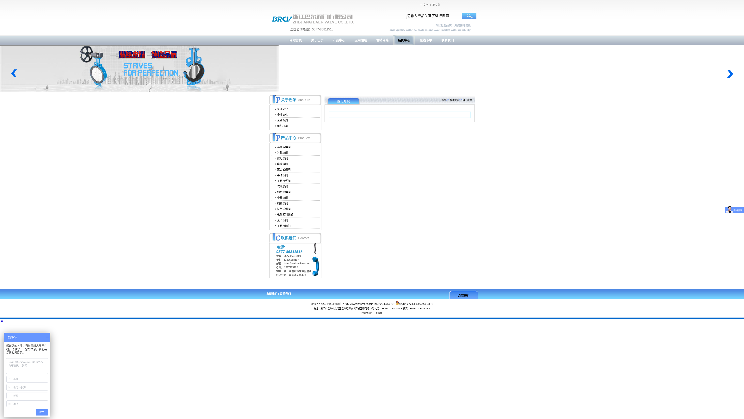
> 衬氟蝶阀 (282, 152)
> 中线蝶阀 (282, 197)
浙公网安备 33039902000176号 (416, 304)
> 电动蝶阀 (282, 163)
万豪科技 (377, 313)
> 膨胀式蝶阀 (284, 192)
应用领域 (361, 40)
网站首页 (295, 40)
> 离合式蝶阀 (284, 169)
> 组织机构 (282, 125)
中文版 (424, 4)
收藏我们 (271, 293)
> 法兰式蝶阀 (284, 208)
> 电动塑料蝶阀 (285, 214)
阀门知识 (467, 100)
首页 (444, 100)
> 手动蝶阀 (282, 175)
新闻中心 (404, 40)
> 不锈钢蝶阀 (284, 180)
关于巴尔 (317, 40)
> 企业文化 (282, 114)
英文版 (436, 4)
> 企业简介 (282, 109)
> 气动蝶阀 (282, 186)
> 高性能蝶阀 (284, 147)
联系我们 (447, 40)
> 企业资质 (282, 120)
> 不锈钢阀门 (284, 225)
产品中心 (339, 40)
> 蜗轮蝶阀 (282, 203)
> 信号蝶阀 (282, 158)
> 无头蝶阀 (282, 220)
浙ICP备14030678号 (384, 304)
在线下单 (426, 40)
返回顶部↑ (464, 295)
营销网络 (382, 40)
